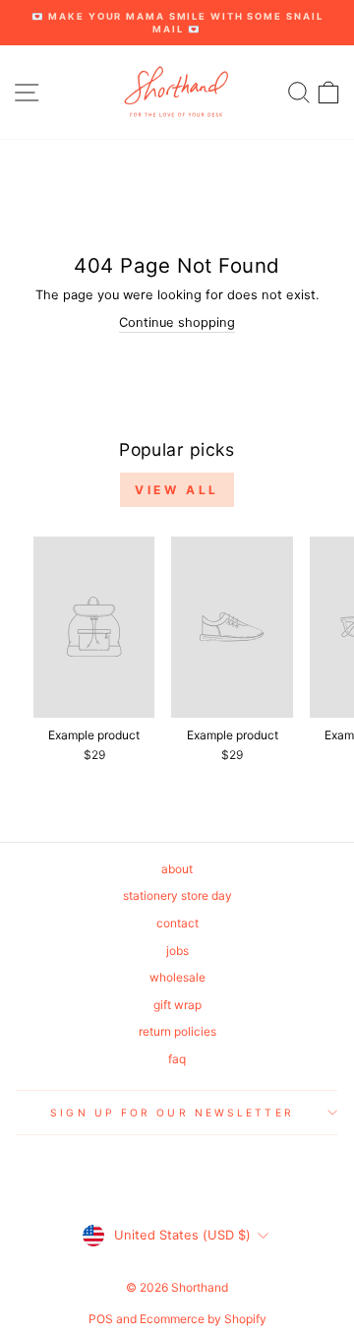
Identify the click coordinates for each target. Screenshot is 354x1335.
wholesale (177, 977)
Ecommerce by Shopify (203, 1318)
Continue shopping (177, 322)
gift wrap (177, 1004)
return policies (177, 1031)
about (177, 868)
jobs (177, 950)
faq (177, 1058)
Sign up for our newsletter (171, 1112)
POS (100, 1318)
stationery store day (177, 895)
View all (177, 489)
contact (177, 923)
